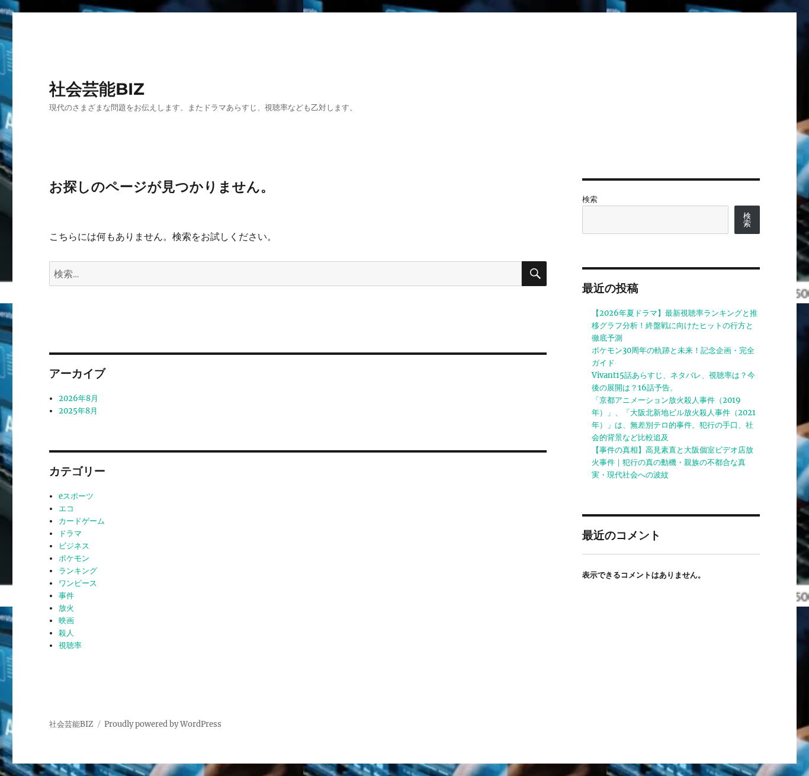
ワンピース (78, 583)
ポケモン (74, 558)
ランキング (78, 571)
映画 (66, 620)
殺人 (66, 633)
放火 (66, 608)
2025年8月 (78, 411)
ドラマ (70, 533)
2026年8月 (78, 398)
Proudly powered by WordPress (162, 724)
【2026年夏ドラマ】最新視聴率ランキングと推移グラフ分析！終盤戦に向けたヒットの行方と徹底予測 (674, 325)
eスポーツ (76, 496)
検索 (590, 199)
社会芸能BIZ (97, 89)
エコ (66, 509)
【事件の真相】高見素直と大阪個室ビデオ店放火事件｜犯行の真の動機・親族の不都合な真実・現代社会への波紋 (672, 462)
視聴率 (70, 645)
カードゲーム (82, 521)
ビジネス (74, 546)
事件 (66, 596)
